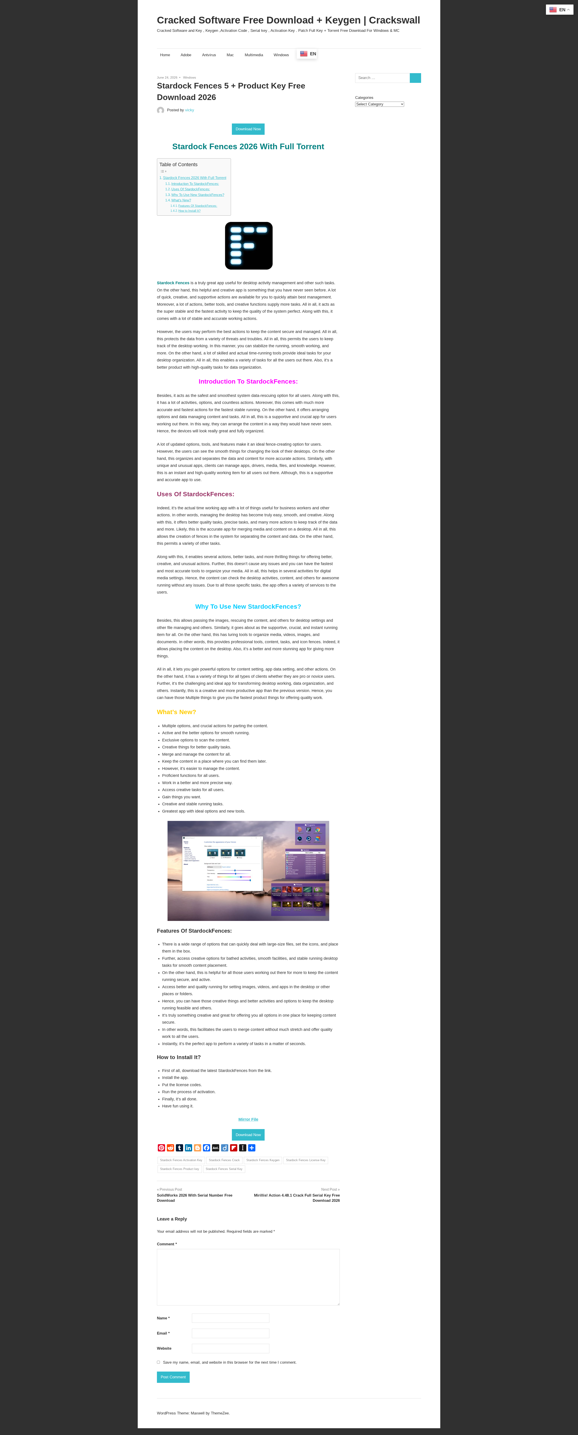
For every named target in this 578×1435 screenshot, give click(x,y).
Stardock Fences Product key (179, 1169)
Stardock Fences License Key (306, 1160)
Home (165, 55)
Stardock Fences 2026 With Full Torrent (194, 178)
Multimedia (254, 55)
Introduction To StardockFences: (195, 184)
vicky (189, 110)
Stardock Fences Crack (224, 1160)
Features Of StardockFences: (197, 205)
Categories (364, 98)
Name (163, 1318)
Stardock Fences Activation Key (181, 1160)
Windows (281, 55)
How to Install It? (189, 210)
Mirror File (248, 1119)
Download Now (248, 129)
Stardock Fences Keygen (263, 1160)
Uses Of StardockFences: (190, 189)
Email (163, 1333)
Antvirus (209, 55)
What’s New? (181, 200)
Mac (230, 55)
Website (164, 1348)
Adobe (186, 55)
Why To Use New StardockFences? (197, 195)
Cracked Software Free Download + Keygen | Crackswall (288, 20)
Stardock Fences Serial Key (224, 1169)
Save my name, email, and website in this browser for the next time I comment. (230, 1362)
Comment (167, 1244)
